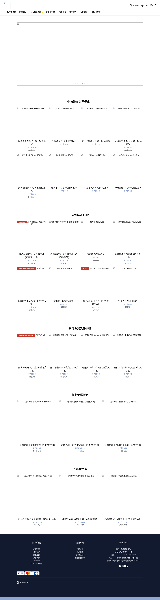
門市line (37, 561)
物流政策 (80, 552)
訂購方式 (80, 549)
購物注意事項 (80, 558)
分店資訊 (36, 552)
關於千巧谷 (96, 12)
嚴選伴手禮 (50, 12)
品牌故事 (36, 549)
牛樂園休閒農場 (36, 564)
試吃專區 (84, 12)
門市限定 (72, 12)
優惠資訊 (22, 12)
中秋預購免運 (10, 12)
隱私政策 (36, 555)
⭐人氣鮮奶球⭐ (36, 12)
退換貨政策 (80, 555)
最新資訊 (36, 558)
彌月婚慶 (62, 12)
